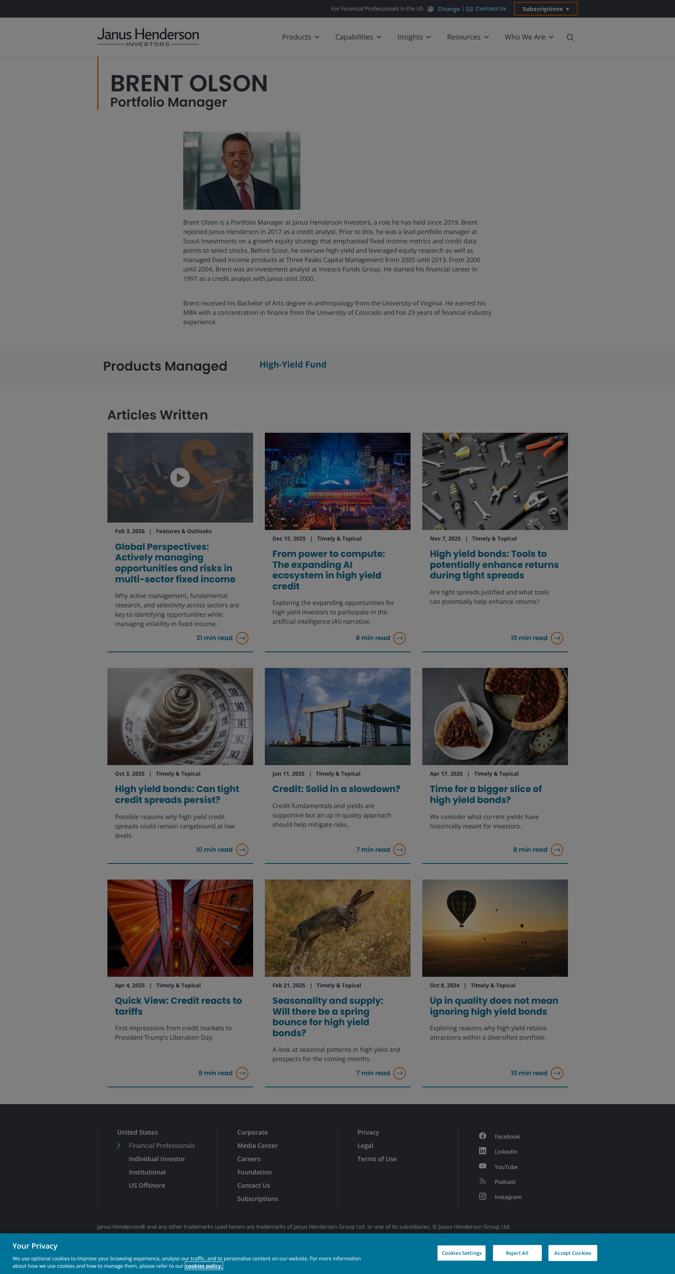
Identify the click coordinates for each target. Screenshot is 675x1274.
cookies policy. (204, 1265)
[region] (337, 1253)
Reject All (517, 1252)
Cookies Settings (462, 1252)
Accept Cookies (572, 1252)
